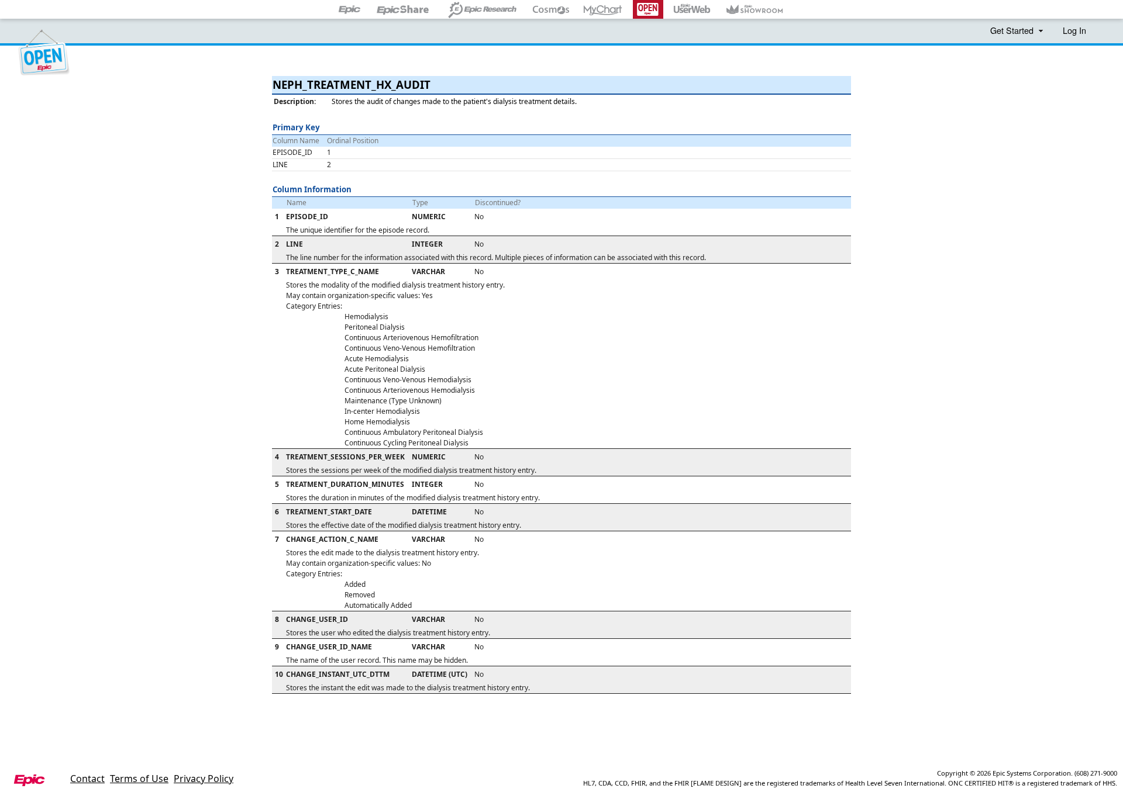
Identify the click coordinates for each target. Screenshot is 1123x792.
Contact (87, 778)
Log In (1074, 30)
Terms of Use (139, 778)
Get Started (1013, 30)
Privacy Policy (203, 778)
